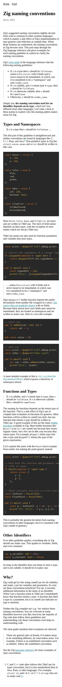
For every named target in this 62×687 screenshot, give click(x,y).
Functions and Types (20, 391)
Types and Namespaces (21, 124)
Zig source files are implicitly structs (30, 304)
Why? (8, 577)
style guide (14, 62)
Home (6, 4)
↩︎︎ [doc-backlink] (22, 676)
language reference (24, 650)
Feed (14, 4)
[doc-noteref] (24, 141)
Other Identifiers (17, 535)
